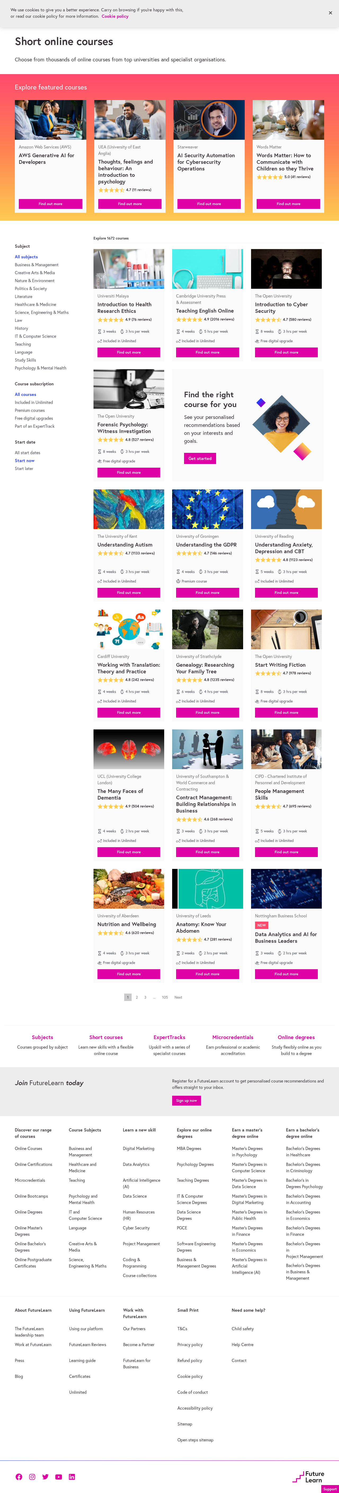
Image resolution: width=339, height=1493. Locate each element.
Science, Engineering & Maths (42, 312)
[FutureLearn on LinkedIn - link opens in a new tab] (72, 1477)
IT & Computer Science (35, 336)
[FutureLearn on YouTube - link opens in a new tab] (59, 1477)
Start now (24, 460)
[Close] (330, 13)
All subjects (26, 256)
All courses (25, 394)
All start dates (27, 452)
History (21, 328)
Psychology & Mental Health (40, 368)
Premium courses (30, 410)
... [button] (154, 997)
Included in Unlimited (34, 402)
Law (18, 320)
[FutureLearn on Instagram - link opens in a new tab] (32, 1477)
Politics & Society (31, 288)
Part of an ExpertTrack (35, 426)
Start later (24, 468)
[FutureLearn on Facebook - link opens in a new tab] (19, 1477)
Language (23, 352)
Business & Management (37, 264)
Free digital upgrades (34, 418)
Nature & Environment (35, 280)
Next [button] (178, 997)
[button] (50, 203)
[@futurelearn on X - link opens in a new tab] (45, 1477)
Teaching (23, 344)
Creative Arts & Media (35, 272)
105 (165, 997)
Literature (23, 296)
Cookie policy (115, 16)
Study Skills (25, 360)
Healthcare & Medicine (35, 304)
